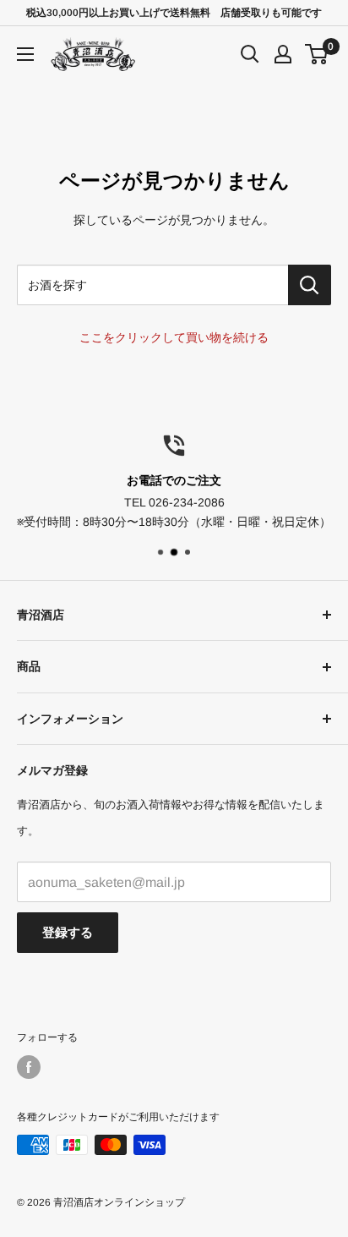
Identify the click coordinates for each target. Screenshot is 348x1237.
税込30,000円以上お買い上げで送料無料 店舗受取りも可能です (174, 13)
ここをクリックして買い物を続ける (174, 337)
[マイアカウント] (283, 54)
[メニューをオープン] (25, 54)
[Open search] (250, 54)
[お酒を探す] (309, 285)
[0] (317, 54)
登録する (67, 932)
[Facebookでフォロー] (29, 1067)
